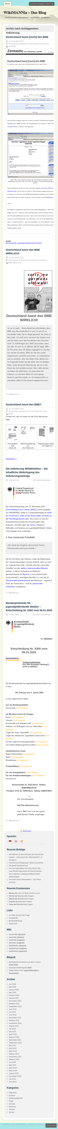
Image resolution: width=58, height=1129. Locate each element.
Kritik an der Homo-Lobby (30, 516)
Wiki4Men (12, 943)
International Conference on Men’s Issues (25, 962)
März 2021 (13, 1051)
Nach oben (51, 1125)
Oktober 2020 (14, 1059)
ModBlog (48, 197)
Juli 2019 (12, 1079)
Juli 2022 (12, 1029)
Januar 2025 (14, 998)
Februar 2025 (14, 995)
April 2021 (13, 1048)
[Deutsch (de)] (10, 841)
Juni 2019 (12, 1082)
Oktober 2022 (14, 1020)
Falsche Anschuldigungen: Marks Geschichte (26, 863)
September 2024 (15, 1006)
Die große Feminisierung (18, 866)
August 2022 (14, 1026)
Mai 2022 (12, 1032)
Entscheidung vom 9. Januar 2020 (20, 510)
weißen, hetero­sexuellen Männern (34, 568)
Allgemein (13, 1093)
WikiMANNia (14, 946)
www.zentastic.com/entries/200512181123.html (24, 243)
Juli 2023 (12, 1012)
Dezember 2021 (15, 1040)
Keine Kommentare (43, 480)
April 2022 (13, 1034)
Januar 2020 (14, 1073)
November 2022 (15, 1018)
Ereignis (12, 1095)
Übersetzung (12, 191)
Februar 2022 (14, 1037)
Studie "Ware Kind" (16, 970)
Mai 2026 (12, 987)
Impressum (13, 924)
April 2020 (13, 1068)
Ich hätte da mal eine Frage (19, 915)
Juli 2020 (12, 1062)
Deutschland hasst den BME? (23, 404)
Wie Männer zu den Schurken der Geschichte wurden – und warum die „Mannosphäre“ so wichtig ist (26, 857)
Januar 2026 (14, 990)
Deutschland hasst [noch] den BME (27, 37)
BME (18, 123)
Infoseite (10, 126)
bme (41, 64)
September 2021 (15, 1043)
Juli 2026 (12, 984)
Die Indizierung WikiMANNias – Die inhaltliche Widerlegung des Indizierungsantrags (27, 472)
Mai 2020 (12, 1065)
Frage (11, 1101)
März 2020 (13, 1071)
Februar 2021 (14, 1054)
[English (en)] (16, 841)
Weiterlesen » (14, 394)
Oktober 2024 (14, 1004)
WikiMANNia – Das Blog (25, 12)
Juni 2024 (12, 1009)
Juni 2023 (12, 1015)
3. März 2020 (14, 480)
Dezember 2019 (15, 1076)
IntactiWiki (13, 937)
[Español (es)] (21, 841)
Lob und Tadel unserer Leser (29, 893)
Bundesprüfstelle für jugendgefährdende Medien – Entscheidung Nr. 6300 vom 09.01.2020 (29, 607)
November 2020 (15, 1057)
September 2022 (15, 1023)
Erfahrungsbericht (16, 1098)
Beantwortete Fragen (26, 896)
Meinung (12, 1107)
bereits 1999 (47, 188)
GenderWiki (13, 934)
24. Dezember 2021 (16, 41)
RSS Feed (27, 831)
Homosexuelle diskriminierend (18, 580)
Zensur (32, 525)
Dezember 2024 (15, 1001)
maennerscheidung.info (18, 968)
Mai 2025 (12, 993)
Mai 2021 (12, 1046)
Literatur (12, 1104)
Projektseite (13, 918)
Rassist (26, 574)
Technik (12, 1109)
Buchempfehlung (15, 921)
